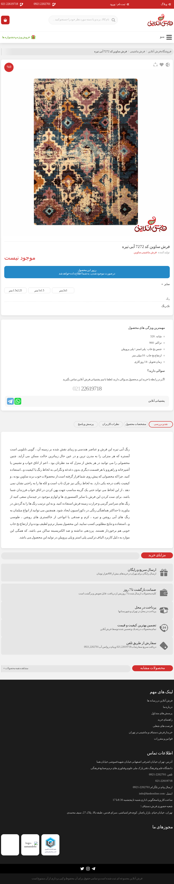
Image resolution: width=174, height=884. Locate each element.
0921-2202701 (157, 774)
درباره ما (168, 707)
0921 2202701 (42, 4)
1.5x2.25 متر (15, 290)
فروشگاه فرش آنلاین (159, 51)
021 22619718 (9, 4)
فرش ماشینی (137, 51)
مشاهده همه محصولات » (15, 668)
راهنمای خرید (165, 719)
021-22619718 (164, 780)
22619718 (87, 388)
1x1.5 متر (39, 290)
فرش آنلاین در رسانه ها (160, 700)
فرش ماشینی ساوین (145, 252)
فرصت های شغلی (163, 726)
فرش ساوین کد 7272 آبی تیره (110, 51)
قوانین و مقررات (163, 738)
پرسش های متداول (162, 713)
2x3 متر (63, 290)
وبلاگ (164, 4)
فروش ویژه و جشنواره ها (16, 37)
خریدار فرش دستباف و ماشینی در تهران (151, 732)
